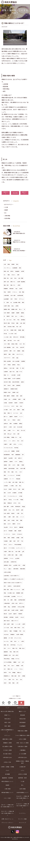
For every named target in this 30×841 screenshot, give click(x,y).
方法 (23, 627)
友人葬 (9, 492)
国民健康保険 (7, 454)
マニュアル (19, 645)
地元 (17, 347)
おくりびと (15, 413)
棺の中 (5, 427)
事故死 (8, 316)
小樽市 (23, 624)
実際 (5, 516)
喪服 (15, 600)
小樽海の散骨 (7, 603)
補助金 (22, 312)
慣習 (5, 665)
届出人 (10, 568)
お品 (10, 510)
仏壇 (14, 427)
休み (18, 440)
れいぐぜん (6, 641)
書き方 (5, 499)
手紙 (18, 319)
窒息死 (5, 354)
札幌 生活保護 (15, 361)
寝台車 (15, 416)
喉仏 (20, 485)
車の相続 (18, 475)
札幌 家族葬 (7, 312)
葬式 (18, 430)
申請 (12, 454)
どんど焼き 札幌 (12, 333)
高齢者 (18, 350)
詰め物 (16, 617)
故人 (17, 679)
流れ (22, 513)
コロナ (20, 472)
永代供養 (20, 492)
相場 (17, 395)
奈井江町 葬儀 (7, 382)
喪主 (9, 606)
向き (23, 662)
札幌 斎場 (22, 323)
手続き (15, 299)
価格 (9, 274)
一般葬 (9, 516)
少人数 (6, 207)
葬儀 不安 (14, 648)
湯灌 (17, 368)
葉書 (18, 465)
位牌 (13, 516)
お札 (24, 631)
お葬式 (18, 420)
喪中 (10, 465)
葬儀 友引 (10, 669)
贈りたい (6, 416)
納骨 (5, 537)
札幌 (5, 264)
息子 (5, 364)
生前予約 (6, 350)
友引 (5, 669)
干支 (22, 541)
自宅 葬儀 (14, 482)
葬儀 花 (10, 413)
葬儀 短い (21, 482)
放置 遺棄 (6, 506)
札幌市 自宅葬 (15, 610)
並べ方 (5, 530)
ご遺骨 (20, 555)
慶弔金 (13, 364)
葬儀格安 (12, 634)
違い (10, 399)
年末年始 (16, 447)
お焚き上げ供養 (21, 606)
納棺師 (17, 312)
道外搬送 (11, 617)
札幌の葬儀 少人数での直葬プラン (11, 575)
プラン (5, 679)
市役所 (13, 420)
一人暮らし (21, 316)
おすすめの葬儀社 (8, 662)
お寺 (14, 350)
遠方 (13, 347)
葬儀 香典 (14, 676)
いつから (20, 444)
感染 (5, 475)
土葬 (23, 551)
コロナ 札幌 (16, 340)
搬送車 (5, 510)
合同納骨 (6, 485)
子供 (10, 672)
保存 (17, 406)
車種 (5, 420)
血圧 (17, 357)
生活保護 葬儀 (16, 302)
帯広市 (5, 613)
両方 (19, 676)
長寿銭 (5, 468)
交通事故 (23, 361)
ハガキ (15, 461)
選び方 (5, 548)
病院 (20, 267)
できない (21, 669)
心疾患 (12, 506)
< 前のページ (5, 192)
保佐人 (18, 364)
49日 (19, 489)
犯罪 (14, 541)
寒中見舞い (22, 337)
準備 (5, 593)
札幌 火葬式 (15, 655)
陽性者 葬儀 (14, 344)
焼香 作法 (12, 371)
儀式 (11, 641)
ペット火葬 (17, 624)
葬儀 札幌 (6, 271)
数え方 (14, 489)
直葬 (18, 274)
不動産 (21, 499)
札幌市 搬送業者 (21, 281)
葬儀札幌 (10, 503)
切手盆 (10, 499)
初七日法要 (19, 427)
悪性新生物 (17, 506)
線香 (5, 523)
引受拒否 (21, 402)
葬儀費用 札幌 (7, 655)
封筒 (22, 665)
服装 (5, 503)
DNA (21, 406)
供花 (5, 586)
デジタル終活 (11, 548)
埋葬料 (13, 523)
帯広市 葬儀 (7, 323)
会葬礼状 (6, 423)
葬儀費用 (6, 288)
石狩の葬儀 (7, 218)
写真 (14, 319)
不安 (9, 665)
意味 (17, 520)
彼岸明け (6, 461)
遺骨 (11, 600)
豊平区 (12, 271)
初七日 (5, 489)
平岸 (20, 631)
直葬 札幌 (6, 281)
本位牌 (18, 375)
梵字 (18, 541)
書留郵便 (6, 651)
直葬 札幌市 (7, 624)
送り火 (13, 440)
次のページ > (24, 192)
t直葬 (5, 606)
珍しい (5, 568)
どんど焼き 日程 (8, 337)
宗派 (14, 433)
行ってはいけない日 (8, 447)
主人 (16, 316)
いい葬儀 (11, 485)
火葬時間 (14, 399)
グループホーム (7, 267)
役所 (11, 299)
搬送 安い (13, 285)
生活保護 (13, 596)
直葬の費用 (15, 568)
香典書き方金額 (14, 388)
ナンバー (21, 416)
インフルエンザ (11, 475)
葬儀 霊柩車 (7, 395)
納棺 (12, 624)
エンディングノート (20, 548)
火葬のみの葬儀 (7, 572)
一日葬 (17, 513)
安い (5, 213)
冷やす (12, 406)
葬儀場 (13, 395)
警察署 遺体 (14, 309)
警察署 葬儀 (7, 309)
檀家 (11, 350)
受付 (5, 648)
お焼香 (13, 520)
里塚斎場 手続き (8, 565)
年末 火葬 (18, 326)
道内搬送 (6, 617)
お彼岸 (5, 551)
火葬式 (22, 641)
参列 (5, 385)
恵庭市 (5, 458)
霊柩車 (11, 416)
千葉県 (22, 465)
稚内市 (17, 510)
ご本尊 (10, 427)
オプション (21, 299)
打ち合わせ (19, 534)
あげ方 (9, 523)
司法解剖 (6, 541)
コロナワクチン (7, 357)
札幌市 (20, 288)
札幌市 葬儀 (7, 306)
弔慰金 (9, 364)
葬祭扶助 (11, 288)
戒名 (17, 516)
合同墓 (5, 402)
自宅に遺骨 (6, 561)
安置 (10, 683)
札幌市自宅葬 (20, 295)
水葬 (11, 409)
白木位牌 (13, 375)
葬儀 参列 (15, 651)
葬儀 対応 (6, 645)
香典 (13, 385)
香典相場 (18, 385)
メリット (22, 516)
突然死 (9, 292)
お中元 (14, 503)
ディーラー (12, 478)
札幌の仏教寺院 (16, 586)
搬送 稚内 (6, 285)
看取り (18, 409)
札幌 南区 (12, 368)
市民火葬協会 (7, 658)
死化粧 (13, 323)
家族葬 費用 (13, 330)
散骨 (8, 302)
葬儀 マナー (7, 375)
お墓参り (6, 444)
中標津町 (20, 613)
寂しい (20, 309)
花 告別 (22, 368)
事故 (10, 354)
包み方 (13, 534)
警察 (11, 541)
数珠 (5, 430)
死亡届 (5, 333)
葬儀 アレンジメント (15, 589)
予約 (9, 472)
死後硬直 (10, 530)
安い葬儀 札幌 (11, 593)
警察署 (13, 451)
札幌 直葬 (13, 295)
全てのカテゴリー (8, 204)
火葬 (17, 683)
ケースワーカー (7, 534)
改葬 (22, 537)
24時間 (23, 676)
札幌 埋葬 (17, 551)
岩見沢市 (22, 347)
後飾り (19, 399)
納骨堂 (13, 537)
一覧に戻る (15, 193)
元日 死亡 (6, 330)
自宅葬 (22, 271)
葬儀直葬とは (7, 676)
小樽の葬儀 (7, 215)
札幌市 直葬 (7, 610)
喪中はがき (15, 337)
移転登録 (18, 478)
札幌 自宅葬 (7, 513)
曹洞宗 (13, 513)
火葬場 (16, 306)
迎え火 (5, 440)
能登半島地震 (11, 468)
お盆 (20, 437)
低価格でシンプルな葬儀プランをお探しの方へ (14, 579)
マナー (13, 430)
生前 (11, 278)
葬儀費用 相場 (19, 593)
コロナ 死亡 (22, 344)
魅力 (15, 641)
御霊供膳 (21, 527)
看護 (23, 409)
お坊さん (13, 274)
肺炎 (17, 264)
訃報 (11, 627)
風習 (12, 472)
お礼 (13, 510)
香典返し (21, 461)
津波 (17, 468)
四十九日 (23, 430)
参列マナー (21, 603)
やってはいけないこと (12, 496)
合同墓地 (14, 492)
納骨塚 (11, 461)
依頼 (10, 679)
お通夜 (9, 430)
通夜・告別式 (7, 620)
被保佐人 (6, 368)
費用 (23, 302)
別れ (21, 679)
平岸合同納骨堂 (17, 544)
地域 (12, 316)
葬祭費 (17, 451)
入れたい (10, 544)
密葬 (11, 444)
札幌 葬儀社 (7, 437)
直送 (12, 306)
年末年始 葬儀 (11, 326)
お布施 (20, 496)
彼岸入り (20, 458)
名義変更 (6, 478)
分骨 (16, 485)
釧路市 (21, 610)
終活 (15, 278)
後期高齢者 (17, 454)
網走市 (14, 613)
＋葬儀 (23, 565)
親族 (17, 323)
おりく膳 (10, 638)
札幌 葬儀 (20, 278)
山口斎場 (17, 558)
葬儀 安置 (6, 589)
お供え (14, 444)
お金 (16, 288)
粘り (23, 454)
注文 (21, 413)
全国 (22, 510)
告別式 (9, 385)
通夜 (5, 340)
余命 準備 (21, 292)
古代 (14, 409)
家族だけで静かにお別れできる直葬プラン (13, 582)
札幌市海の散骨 (21, 600)
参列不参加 (13, 645)
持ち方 (5, 544)
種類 (5, 520)
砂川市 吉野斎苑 (16, 378)
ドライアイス (7, 406)
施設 (23, 350)
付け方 (18, 523)
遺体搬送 (23, 319)
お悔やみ (6, 631)
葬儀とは (19, 672)
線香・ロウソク (15, 620)
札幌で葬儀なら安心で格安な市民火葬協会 (13, 837)
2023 (22, 440)
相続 (23, 489)
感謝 (21, 520)
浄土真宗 (6, 527)
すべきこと (14, 292)
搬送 (13, 683)
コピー (9, 420)
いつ (10, 440)
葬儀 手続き (17, 627)
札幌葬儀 (15, 423)
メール (15, 669)
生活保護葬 (6, 299)
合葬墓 (17, 537)
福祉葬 (19, 530)
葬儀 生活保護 (7, 361)
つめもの (22, 617)
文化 (16, 472)
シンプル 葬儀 (7, 482)
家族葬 (6, 210)
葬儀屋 (13, 672)
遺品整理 (17, 271)
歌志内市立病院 (15, 382)
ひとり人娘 (6, 627)
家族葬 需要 (21, 330)
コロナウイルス (19, 354)
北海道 (5, 399)
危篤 (23, 589)
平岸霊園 (15, 631)
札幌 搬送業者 (7, 347)
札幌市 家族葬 (19, 634)
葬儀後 (17, 665)
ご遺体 (18, 285)
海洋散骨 (14, 606)
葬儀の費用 (22, 568)
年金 (5, 292)
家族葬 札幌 (15, 392)
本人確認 (6, 409)
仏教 (9, 520)
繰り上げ (10, 433)
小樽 (15, 458)
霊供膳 (5, 638)
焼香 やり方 (19, 371)
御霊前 (14, 662)
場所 (5, 326)
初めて (13, 665)
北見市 (10, 613)
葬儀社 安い (14, 437)
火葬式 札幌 (14, 603)
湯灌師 (13, 312)
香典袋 (5, 465)
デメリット (19, 596)
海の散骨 (10, 402)
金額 (21, 395)
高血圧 (23, 506)
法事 (18, 433)
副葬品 (20, 423)
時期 (9, 537)
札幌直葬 (6, 371)
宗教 (11, 423)
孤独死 (15, 402)
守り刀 (11, 527)
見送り (5, 683)
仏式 (19, 662)
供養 (16, 555)
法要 (5, 433)
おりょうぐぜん (17, 638)
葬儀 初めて (22, 648)
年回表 (10, 489)
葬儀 (9, 264)
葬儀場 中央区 (7, 392)
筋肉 (13, 357)
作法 (5, 555)
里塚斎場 (6, 558)
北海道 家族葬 (7, 378)
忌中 (5, 496)
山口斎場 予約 (16, 565)
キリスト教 (15, 499)
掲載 (5, 472)
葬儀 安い (13, 281)
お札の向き (6, 634)
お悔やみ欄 (22, 468)
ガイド (9, 648)
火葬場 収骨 (10, 555)
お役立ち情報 (7, 596)
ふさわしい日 (7, 451)
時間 (11, 631)
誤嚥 (13, 354)
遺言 (5, 492)
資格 (5, 413)
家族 (5, 600)
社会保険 (10, 458)
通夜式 (22, 382)
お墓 (24, 399)
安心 (13, 679)
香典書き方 (6, 388)
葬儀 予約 (6, 278)
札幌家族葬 (14, 267)
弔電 (11, 651)
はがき (13, 465)
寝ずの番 (10, 340)
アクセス (11, 558)
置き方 (15, 527)
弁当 (19, 503)
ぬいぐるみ (9, 319)
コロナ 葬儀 (7, 344)
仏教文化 (10, 586)
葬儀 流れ (11, 551)
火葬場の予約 (13, 561)
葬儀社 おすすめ (15, 658)
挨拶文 (5, 672)
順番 (15, 530)
